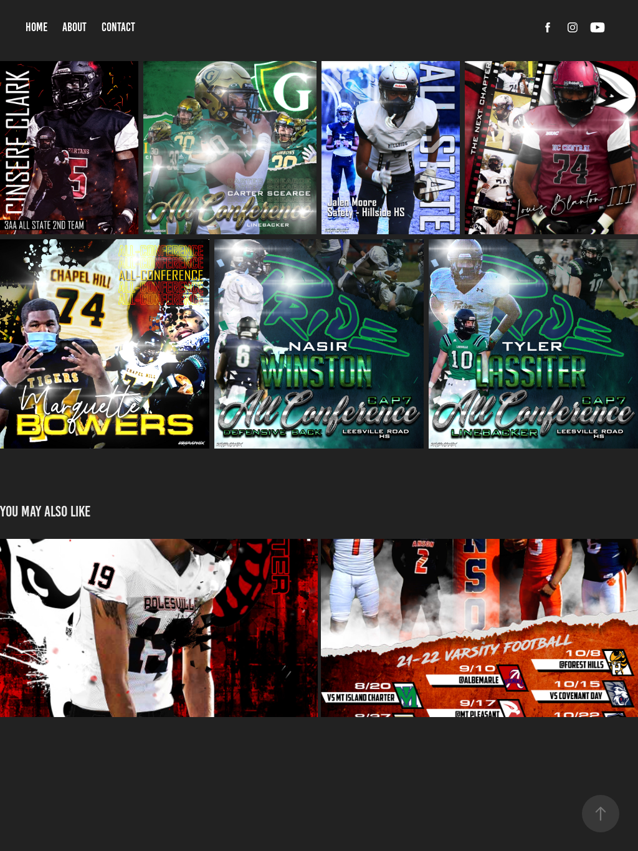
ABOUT (74, 27)
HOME (36, 27)
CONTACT (118, 27)
